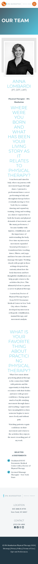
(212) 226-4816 (19, 524)
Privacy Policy (16, 548)
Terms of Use (28, 548)
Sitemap (6, 548)
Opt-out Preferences (19, 552)
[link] (15, 527)
